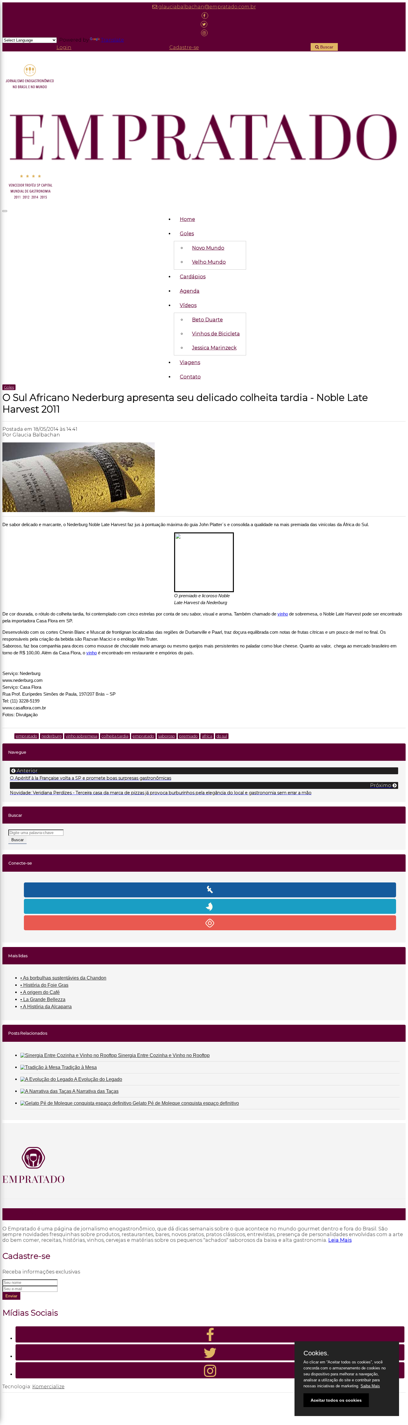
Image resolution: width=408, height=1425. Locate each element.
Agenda (190, 291)
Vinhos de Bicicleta (216, 334)
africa (207, 736)
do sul (222, 736)
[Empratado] (204, 132)
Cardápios (192, 276)
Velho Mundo (209, 262)
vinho (282, 613)
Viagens (190, 362)
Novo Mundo (208, 248)
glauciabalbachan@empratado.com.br (206, 7)
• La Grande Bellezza (42, 999)
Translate (112, 40)
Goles (187, 233)
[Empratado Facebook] (204, 15)
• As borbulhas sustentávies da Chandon (63, 977)
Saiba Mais (370, 1386)
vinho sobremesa (81, 736)
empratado (26, 736)
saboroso (166, 736)
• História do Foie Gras (44, 985)
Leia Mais (340, 1240)
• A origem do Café (40, 992)
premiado (188, 736)
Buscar (326, 47)
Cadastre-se (184, 47)
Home (187, 219)
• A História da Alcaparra (46, 1006)
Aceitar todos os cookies (336, 1400)
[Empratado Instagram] (204, 32)
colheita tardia (115, 736)
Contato (190, 377)
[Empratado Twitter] (204, 24)
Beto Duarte (207, 320)
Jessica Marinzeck (214, 348)
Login (63, 47)
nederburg (52, 736)
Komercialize (48, 1386)
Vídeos (188, 305)
